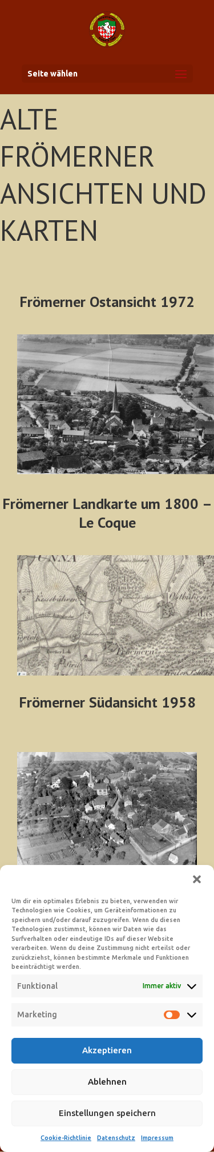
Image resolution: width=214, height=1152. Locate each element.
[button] (197, 879)
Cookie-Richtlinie (66, 1137)
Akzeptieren (107, 1050)
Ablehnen (107, 1081)
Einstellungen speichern (107, 1113)
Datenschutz (116, 1137)
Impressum (157, 1137)
